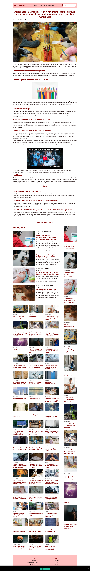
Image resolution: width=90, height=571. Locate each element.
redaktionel (74, 20)
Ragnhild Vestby (47, 250)
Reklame (35, 5)
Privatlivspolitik (47, 569)
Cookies (45, 5)
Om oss (40, 5)
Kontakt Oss (51, 5)
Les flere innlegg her (45, 222)
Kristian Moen (46, 268)
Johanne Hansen (25, 20)
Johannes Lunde (47, 231)
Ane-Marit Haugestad (48, 285)
